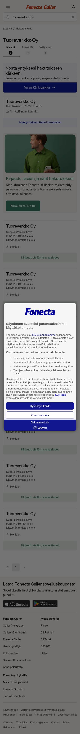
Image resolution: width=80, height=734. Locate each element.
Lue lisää (60, 394)
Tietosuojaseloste (40, 422)
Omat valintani (40, 415)
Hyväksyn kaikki (40, 406)
